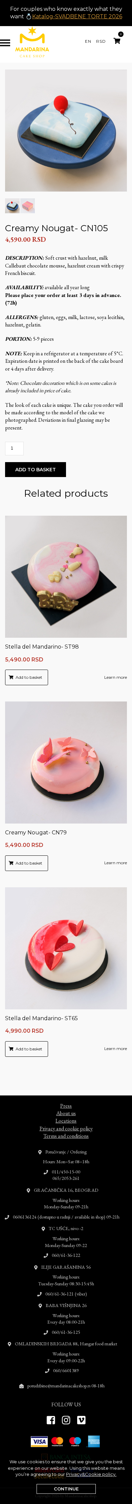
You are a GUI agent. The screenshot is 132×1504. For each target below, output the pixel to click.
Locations (66, 1120)
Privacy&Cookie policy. (91, 1474)
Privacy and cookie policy (66, 1128)
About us (66, 1113)
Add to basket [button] (29, 677)
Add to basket (35, 470)
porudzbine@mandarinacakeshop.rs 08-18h (66, 1386)
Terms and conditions (66, 1136)
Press (66, 1105)
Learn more (115, 677)
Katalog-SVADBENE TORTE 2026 (77, 16)
